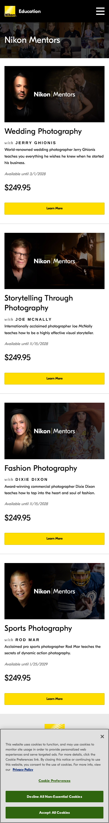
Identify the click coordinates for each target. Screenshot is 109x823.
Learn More (54, 208)
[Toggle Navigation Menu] (100, 11)
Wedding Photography (43, 131)
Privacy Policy (23, 770)
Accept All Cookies (54, 812)
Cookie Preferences (54, 781)
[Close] (102, 736)
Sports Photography (38, 628)
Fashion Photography (40, 468)
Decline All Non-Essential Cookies (54, 796)
